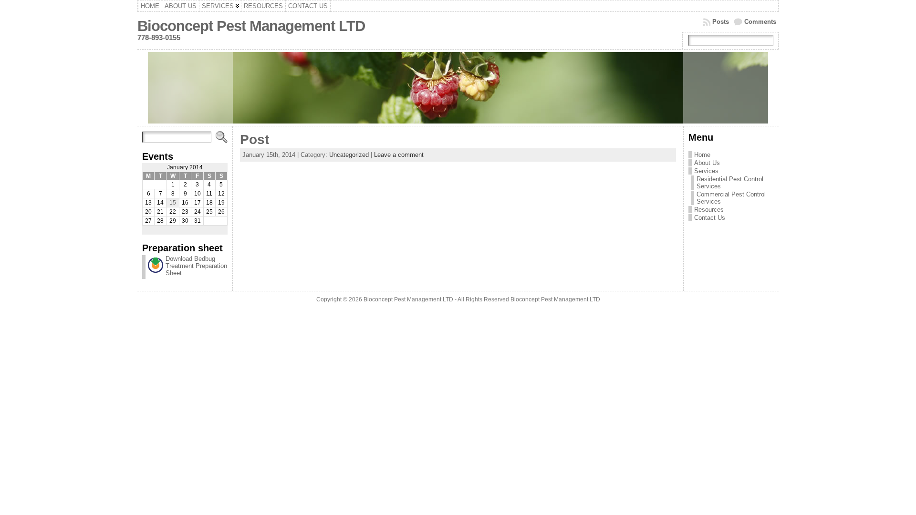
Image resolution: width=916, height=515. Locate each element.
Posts (720, 21)
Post (254, 139)
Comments (760, 21)
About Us (707, 162)
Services (706, 171)
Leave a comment (399, 154)
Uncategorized (349, 154)
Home (702, 154)
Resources (709, 209)
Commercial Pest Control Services (731, 198)
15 (172, 203)
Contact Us (709, 217)
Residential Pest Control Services (730, 182)
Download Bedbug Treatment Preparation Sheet (196, 266)
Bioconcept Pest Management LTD (251, 26)
